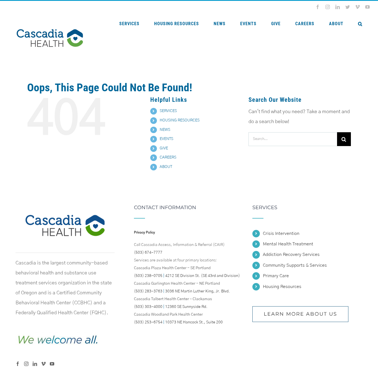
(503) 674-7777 (148, 253)
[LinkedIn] (35, 364)
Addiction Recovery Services (291, 254)
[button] (360, 23)
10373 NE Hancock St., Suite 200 (194, 322)
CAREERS (168, 157)
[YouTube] (52, 364)
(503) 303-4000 (148, 307)
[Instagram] (26, 364)
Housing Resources (282, 286)
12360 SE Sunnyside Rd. (186, 307)
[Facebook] (17, 364)
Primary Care (276, 276)
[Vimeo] (43, 364)
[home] (65, 209)
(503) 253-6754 (148, 322)
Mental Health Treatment (288, 244)
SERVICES (168, 111)
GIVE (164, 148)
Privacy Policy (144, 232)
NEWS (165, 130)
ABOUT (166, 167)
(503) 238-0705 (148, 276)
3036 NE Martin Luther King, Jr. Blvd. (197, 291)
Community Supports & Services (295, 265)
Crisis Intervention (281, 233)
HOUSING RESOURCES (180, 120)
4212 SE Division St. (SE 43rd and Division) (202, 276)
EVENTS (166, 139)
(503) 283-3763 (148, 291)
